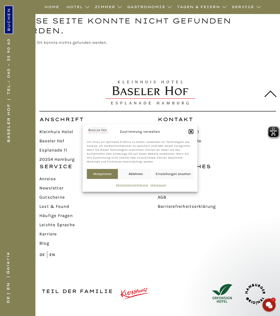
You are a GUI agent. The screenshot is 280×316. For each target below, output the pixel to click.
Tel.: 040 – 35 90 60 (8, 66)
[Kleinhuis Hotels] (135, 294)
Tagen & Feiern (198, 7)
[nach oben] (267, 94)
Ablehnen (136, 174)
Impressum (158, 185)
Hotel (74, 7)
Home (51, 7)
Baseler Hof (8, 123)
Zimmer (105, 7)
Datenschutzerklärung (132, 185)
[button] (191, 131)
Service (243, 7)
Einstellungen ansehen (173, 174)
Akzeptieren (102, 174)
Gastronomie (146, 7)
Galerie (8, 263)
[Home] (150, 92)
